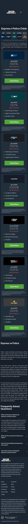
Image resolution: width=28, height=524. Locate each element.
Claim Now (14, 81)
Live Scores (4, 489)
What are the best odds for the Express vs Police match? (10, 415)
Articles (3, 494)
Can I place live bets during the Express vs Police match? (10, 451)
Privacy (12, 486)
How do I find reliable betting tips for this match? (12, 444)
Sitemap (13, 492)
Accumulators (4, 486)
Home (2, 481)
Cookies (13, 489)
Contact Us (13, 481)
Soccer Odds (4, 492)
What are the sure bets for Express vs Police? (12, 436)
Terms (12, 484)
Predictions (4, 484)
